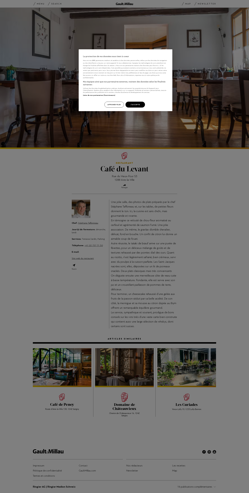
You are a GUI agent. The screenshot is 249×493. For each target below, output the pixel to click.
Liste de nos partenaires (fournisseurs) (99, 95)
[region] (125, 80)
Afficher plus (114, 105)
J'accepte (135, 105)
